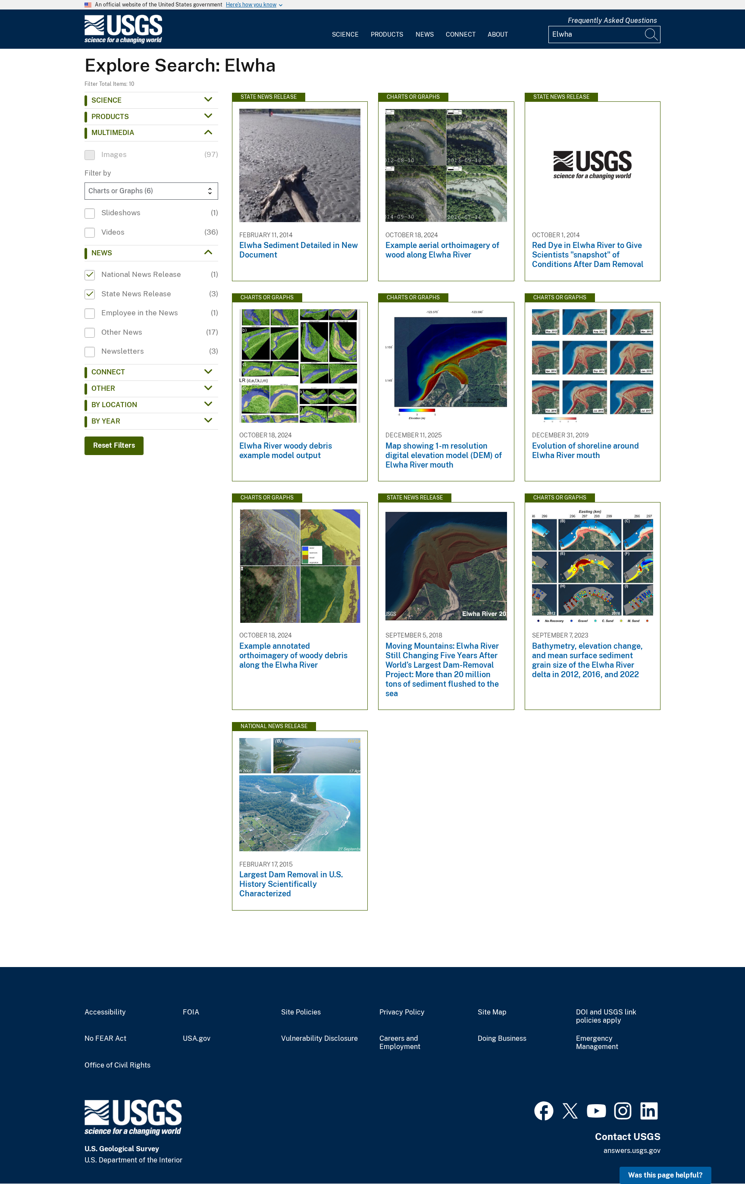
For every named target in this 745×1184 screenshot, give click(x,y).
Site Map (492, 1012)
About (498, 34)
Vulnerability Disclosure (319, 1039)
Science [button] (106, 100)
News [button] (101, 253)
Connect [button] (108, 372)
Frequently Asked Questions (612, 20)
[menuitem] (345, 29)
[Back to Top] (714, 1153)
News (425, 34)
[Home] (123, 42)
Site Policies (301, 1012)
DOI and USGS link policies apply (606, 1016)
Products (387, 34)
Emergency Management (597, 1043)
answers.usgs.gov (632, 1150)
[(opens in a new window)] (543, 1109)
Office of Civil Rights (117, 1065)
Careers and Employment (399, 1043)
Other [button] (103, 388)
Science (345, 34)
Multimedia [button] (113, 133)
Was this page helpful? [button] (665, 1175)
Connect (461, 34)
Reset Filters (114, 445)
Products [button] (110, 117)
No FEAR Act (105, 1039)
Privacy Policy (402, 1012)
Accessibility (105, 1012)
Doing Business (502, 1039)
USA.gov (196, 1039)
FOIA (191, 1012)
